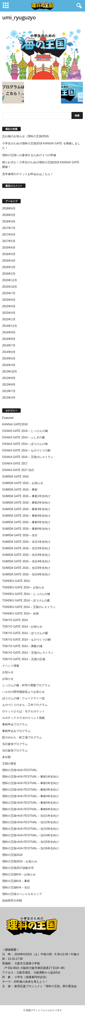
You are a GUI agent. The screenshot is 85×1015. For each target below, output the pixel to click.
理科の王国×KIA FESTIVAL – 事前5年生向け (30, 802)
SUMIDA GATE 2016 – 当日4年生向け (26, 561)
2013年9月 (8, 378)
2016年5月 (8, 254)
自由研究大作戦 (12, 900)
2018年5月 (8, 215)
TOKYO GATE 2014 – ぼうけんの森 (25, 633)
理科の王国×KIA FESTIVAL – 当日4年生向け (30, 835)
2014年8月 (8, 339)
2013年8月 (8, 384)
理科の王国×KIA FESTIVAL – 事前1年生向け (30, 776)
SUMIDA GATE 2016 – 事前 (19, 489)
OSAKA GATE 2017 (14, 463)
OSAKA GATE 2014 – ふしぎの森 (23, 437)
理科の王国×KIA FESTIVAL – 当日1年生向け (30, 815)
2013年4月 (8, 397)
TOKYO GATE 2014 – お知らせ (22, 626)
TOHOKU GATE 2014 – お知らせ (23, 587)
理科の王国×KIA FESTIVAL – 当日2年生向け (30, 822)
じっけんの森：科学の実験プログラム (26, 685)
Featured (7, 417)
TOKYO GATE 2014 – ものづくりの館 (26, 639)
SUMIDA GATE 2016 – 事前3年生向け (26, 509)
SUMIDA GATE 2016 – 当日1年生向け (26, 541)
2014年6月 (8, 352)
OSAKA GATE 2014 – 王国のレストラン (27, 457)
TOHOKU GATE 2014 (16, 581)
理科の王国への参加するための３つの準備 (29, 155)
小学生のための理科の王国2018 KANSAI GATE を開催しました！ (41, 146)
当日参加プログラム (15, 744)
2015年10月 (9, 286)
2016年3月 (8, 267)
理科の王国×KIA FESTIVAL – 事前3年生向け (30, 789)
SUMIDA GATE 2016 (15, 476)
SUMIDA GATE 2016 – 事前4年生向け (26, 515)
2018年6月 (8, 208)
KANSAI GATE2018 (14, 424)
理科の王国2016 (12, 854)
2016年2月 (8, 273)
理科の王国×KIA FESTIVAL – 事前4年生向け (30, 796)
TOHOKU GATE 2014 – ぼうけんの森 (26, 600)
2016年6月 (8, 247)
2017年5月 (8, 241)
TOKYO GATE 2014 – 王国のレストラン (28, 652)
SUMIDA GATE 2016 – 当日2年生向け (26, 548)
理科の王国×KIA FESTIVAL (19, 770)
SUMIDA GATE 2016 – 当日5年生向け (26, 567)
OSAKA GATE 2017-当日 (18, 470)
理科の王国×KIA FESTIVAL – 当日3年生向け (30, 828)
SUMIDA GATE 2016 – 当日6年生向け (26, 574)
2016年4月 (8, 260)
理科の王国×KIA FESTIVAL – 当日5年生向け (30, 841)
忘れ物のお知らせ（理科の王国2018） (26, 136)
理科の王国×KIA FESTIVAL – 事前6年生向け (30, 809)
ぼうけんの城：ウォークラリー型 (23, 698)
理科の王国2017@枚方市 (18, 868)
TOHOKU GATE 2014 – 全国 (20, 613)
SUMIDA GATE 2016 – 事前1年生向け (26, 496)
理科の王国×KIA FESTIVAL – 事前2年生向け (30, 783)
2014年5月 (8, 358)
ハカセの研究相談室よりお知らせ (23, 691)
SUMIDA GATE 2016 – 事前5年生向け (26, 522)
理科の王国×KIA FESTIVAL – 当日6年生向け (30, 848)
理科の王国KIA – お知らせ (19, 874)
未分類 (6, 757)
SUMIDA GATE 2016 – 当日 (19, 535)
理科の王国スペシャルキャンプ (22, 894)
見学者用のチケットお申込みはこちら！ (27, 174)
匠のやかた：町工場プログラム (22, 737)
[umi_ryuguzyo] (42, 52)
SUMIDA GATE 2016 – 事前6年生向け (26, 528)
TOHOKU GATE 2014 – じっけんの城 (26, 594)
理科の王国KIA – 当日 (16, 887)
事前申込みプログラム (16, 731)
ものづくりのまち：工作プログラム (25, 704)
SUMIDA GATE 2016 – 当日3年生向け (26, 554)
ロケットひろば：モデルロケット (23, 711)
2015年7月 (8, 293)
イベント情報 (10, 665)
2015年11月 (9, 280)
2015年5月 (8, 306)
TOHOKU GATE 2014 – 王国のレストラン (29, 607)
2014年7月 (8, 345)
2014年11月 (9, 325)
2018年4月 (8, 221)
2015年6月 (8, 299)
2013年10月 (9, 371)
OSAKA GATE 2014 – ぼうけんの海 (25, 444)
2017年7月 (8, 228)
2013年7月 (8, 391)
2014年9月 (8, 332)
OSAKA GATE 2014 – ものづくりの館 (26, 450)
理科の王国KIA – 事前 (16, 881)
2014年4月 (8, 365)
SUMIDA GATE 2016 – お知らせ (22, 483)
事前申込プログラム (15, 724)
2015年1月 (8, 319)
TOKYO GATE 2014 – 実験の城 (22, 646)
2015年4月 (8, 312)
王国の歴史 (9, 763)
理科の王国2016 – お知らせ (19, 861)
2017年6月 (8, 234)
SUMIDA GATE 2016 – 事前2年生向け (26, 502)
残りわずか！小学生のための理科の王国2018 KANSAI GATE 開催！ (40, 165)
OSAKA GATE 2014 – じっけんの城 (25, 430)
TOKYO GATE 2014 (15, 620)
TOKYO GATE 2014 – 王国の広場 (23, 659)
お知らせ (8, 672)
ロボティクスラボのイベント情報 (23, 718)
